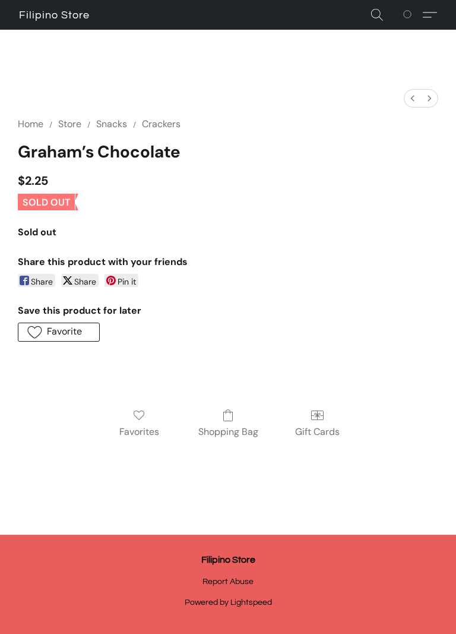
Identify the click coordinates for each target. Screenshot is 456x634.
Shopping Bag (228, 431)
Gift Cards (317, 431)
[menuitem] (412, 98)
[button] (54, 15)
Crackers (161, 124)
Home (30, 124)
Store (69, 124)
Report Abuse (228, 582)
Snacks (111, 124)
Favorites (139, 431)
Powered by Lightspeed (228, 602)
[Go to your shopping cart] (409, 15)
